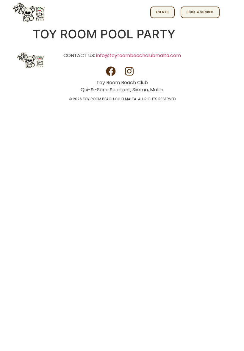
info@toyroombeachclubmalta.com (138, 55)
